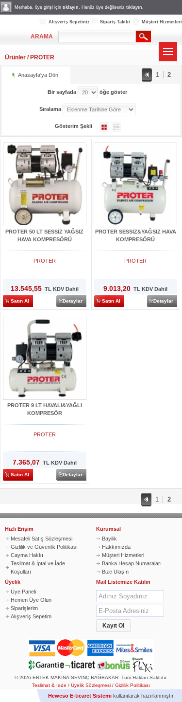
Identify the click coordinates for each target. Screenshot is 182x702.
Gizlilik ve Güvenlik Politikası (44, 547)
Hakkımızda (116, 547)
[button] (113, 625)
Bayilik (109, 538)
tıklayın (71, 7)
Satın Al (20, 301)
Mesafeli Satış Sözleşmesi (41, 538)
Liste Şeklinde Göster (116, 127)
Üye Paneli (23, 591)
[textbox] (97, 36)
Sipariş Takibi (115, 21)
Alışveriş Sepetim (31, 616)
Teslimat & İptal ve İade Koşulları (38, 567)
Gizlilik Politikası (132, 685)
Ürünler (15, 57)
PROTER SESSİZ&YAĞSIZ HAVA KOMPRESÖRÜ (135, 235)
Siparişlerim (24, 608)
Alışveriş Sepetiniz (69, 21)
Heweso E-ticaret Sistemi (80, 696)
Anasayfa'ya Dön (38, 75)
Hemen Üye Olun (31, 600)
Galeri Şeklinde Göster (104, 127)
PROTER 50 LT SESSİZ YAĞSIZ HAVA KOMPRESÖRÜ (44, 235)
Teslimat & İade (49, 685)
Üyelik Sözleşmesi (91, 685)
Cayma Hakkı (27, 555)
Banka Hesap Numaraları (132, 563)
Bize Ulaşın (115, 572)
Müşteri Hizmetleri (162, 21)
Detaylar (73, 301)
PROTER (42, 57)
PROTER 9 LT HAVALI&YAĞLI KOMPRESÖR (44, 409)
